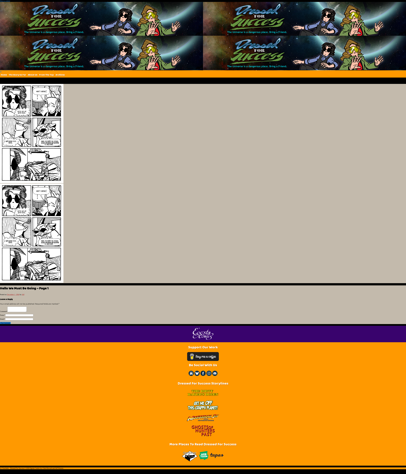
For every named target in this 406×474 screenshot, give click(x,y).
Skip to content (5, 1)
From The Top (46, 75)
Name (2, 315)
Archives (60, 75)
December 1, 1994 (13, 294)
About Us (33, 75)
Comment (3, 311)
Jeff (23, 294)
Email (2, 319)
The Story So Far (17, 75)
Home (4, 75)
